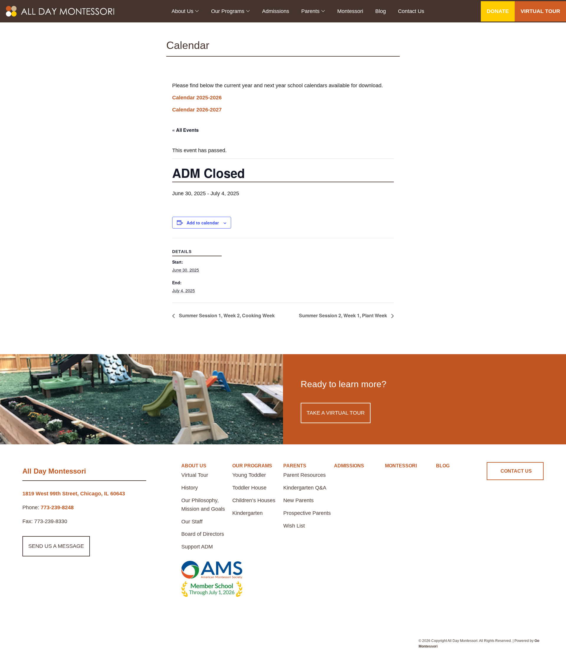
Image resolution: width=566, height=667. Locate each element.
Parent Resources (304, 475)
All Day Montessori (54, 471)
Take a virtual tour (336, 413)
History (189, 488)
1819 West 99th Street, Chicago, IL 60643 (73, 494)
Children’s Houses (253, 500)
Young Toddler (249, 475)
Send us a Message (56, 546)
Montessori (350, 11)
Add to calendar (203, 223)
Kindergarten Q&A (304, 488)
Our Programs (227, 11)
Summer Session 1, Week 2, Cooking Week (226, 315)
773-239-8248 (57, 507)
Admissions (275, 11)
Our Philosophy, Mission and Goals (203, 504)
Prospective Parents (307, 513)
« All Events (185, 129)
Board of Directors (202, 534)
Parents (310, 11)
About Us (182, 11)
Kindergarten (247, 513)
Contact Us (411, 11)
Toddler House (249, 488)
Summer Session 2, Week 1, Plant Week (343, 315)
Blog (380, 11)
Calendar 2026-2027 (197, 110)
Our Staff (192, 522)
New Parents (298, 500)
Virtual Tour (194, 475)
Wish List (294, 526)
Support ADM (197, 547)
